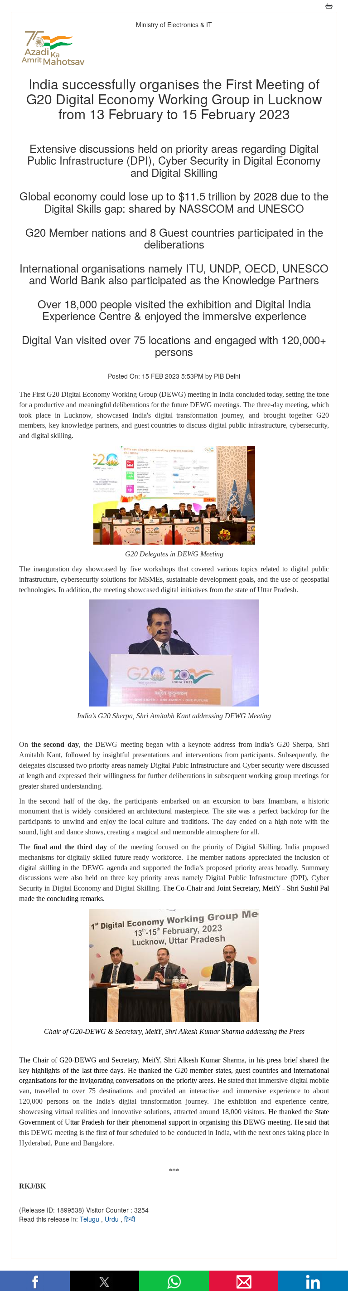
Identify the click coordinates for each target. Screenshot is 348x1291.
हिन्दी (129, 1218)
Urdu (113, 1218)
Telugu (90, 1218)
